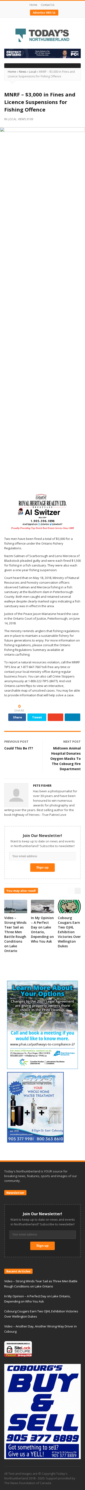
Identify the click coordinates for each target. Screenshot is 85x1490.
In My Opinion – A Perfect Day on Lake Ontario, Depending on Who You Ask (42, 930)
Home (33, 5)
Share (17, 717)
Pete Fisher (42, 785)
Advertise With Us (44, 13)
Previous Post (16, 741)
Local (32, 72)
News (22, 72)
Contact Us (47, 5)
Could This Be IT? (18, 748)
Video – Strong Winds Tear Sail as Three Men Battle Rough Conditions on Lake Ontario (15, 934)
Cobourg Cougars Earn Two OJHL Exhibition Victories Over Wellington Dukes (69, 932)
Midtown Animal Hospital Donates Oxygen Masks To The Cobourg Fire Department (65, 758)
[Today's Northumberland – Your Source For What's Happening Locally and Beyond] (42, 36)
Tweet (37, 717)
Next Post (72, 741)
